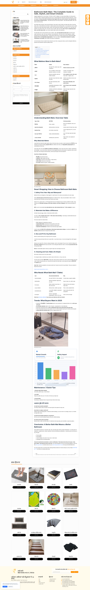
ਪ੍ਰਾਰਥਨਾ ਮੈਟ (19, 556)
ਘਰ (18, 2)
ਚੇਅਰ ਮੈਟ (14, 60)
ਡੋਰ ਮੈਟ (14, 62)
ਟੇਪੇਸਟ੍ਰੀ (53, 556)
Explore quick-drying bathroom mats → (41, 269)
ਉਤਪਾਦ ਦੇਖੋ (19, 487)
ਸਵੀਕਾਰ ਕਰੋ (5, 586)
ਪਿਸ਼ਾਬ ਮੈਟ (71, 556)
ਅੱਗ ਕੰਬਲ (19, 508)
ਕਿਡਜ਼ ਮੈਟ (15, 64)
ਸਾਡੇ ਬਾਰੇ (23, 2)
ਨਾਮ (13, 85)
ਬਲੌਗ (41, 2)
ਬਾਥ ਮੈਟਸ (15, 58)
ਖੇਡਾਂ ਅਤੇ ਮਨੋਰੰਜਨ (44, 5)
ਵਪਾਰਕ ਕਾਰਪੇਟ (55, 5)
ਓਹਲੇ (39, 47)
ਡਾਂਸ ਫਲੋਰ (15, 78)
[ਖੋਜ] (27, 14)
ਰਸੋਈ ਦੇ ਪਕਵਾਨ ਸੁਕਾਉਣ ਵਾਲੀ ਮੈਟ (19, 66)
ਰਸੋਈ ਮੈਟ (15, 68)
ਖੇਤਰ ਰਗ (14, 56)
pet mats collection (42, 297)
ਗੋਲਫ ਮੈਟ (14, 79)
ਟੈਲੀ (21, 89)
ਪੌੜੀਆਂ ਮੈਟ (15, 70)
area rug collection (39, 444)
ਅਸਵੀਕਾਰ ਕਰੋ (10, 586)
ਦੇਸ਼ (21, 85)
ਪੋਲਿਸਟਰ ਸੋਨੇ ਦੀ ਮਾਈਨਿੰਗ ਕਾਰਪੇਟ (71, 532)
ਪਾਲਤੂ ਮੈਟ (15, 50)
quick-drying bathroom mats (57, 444)
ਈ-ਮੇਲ (14, 89)
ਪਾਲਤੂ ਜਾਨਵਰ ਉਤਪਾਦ (21, 5)
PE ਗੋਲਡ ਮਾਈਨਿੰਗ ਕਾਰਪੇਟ (36, 532)
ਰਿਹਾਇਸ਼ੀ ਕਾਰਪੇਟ (33, 5)
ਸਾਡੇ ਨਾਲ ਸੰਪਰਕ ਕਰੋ (48, 2)
